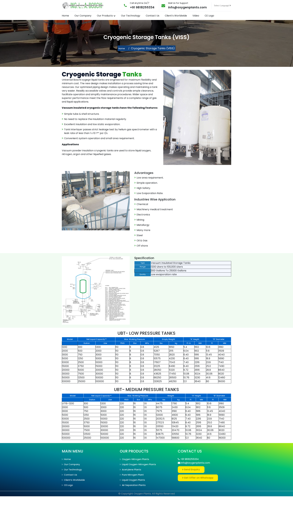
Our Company (82, 15)
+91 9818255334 (142, 7)
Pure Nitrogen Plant (132, 474)
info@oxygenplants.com (187, 7)
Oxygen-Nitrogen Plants (135, 459)
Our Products (105, 15)
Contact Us (152, 15)
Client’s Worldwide (176, 15)
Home (65, 15)
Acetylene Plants (131, 469)
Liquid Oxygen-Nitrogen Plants (138, 464)
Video (195, 15)
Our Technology (130, 15)
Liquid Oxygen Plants (133, 479)
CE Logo (209, 15)
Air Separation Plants (133, 485)
